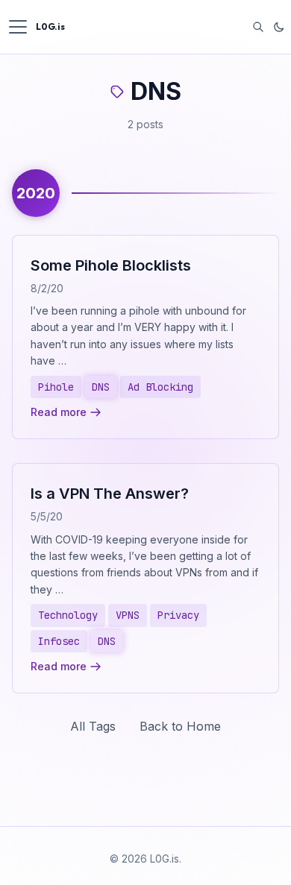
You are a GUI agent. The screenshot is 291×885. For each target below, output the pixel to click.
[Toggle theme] (279, 27)
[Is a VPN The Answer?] (145, 578)
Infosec (59, 641)
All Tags (93, 726)
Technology (68, 615)
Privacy (178, 615)
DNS (101, 387)
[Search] (258, 27)
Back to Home (180, 726)
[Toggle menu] (18, 27)
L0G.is (50, 26)
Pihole (56, 387)
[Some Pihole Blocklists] (145, 337)
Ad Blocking (160, 387)
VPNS (128, 615)
